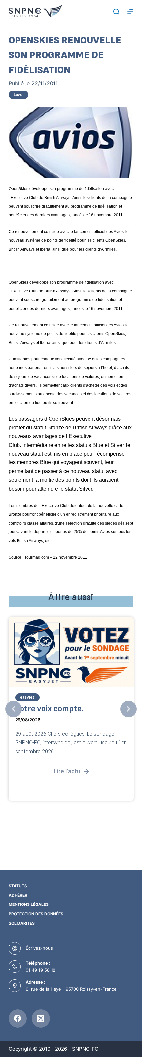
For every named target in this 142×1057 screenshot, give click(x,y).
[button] (13, 709)
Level (18, 94)
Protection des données (36, 913)
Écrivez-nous (39, 948)
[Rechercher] (116, 12)
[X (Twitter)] (41, 1018)
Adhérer (18, 895)
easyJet (27, 697)
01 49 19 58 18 (40, 969)
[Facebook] (18, 1018)
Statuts (18, 885)
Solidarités (22, 923)
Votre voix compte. (49, 709)
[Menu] (130, 12)
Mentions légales (29, 904)
